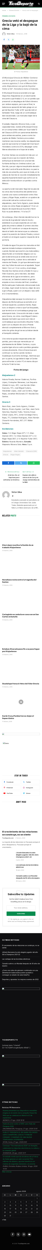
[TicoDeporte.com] (21, 4)
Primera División (8, 16)
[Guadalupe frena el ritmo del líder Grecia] (21, 669)
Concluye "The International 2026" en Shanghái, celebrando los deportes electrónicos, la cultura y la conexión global (21, 1148)
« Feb (4, 1220)
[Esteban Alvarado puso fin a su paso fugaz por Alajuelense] (21, 635)
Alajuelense (7, 451)
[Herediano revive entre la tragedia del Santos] (21, 565)
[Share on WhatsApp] (13, 40)
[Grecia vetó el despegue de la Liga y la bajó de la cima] (21, 57)
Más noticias (7, 1172)
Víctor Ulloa (10, 34)
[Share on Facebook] (4, 40)
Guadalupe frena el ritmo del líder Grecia (20, 684)
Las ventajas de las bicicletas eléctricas (16, 959)
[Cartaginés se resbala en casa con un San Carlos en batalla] (21, 600)
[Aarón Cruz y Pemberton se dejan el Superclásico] (21, 702)
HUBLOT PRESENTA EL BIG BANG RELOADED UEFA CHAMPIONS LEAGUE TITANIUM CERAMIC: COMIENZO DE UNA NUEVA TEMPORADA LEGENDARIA (20, 1136)
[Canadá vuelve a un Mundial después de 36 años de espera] (8, 879)
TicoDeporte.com (24, 1243)
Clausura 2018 (31, 451)
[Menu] (3, 3)
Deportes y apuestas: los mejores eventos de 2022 (20, 979)
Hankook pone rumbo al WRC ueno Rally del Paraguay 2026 (19, 1125)
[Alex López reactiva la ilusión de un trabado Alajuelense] (21, 531)
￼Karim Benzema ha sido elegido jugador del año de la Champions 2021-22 (27, 855)
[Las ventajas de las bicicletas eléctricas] (8, 868)
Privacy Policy (21, 921)
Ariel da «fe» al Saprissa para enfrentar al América (11, 477)
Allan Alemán (19, 451)
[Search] (39, 3)
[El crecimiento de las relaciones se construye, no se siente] (21, 817)
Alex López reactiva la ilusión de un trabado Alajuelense (17, 546)
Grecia (5, 454)
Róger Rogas (15, 454)
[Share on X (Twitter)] (8, 40)
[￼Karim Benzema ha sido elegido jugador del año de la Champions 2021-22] (8, 855)
